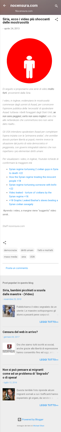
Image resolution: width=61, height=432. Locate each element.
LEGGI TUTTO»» (49, 321)
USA (32, 256)
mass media (10, 256)
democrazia (10, 250)
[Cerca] (56, 7)
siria (23, 256)
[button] (56, 20)
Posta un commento (17, 268)
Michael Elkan (38, 426)
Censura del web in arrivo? (20, 332)
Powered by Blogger (32, 419)
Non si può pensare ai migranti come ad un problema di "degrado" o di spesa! (26, 373)
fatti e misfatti (45, 250)
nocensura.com (24, 5)
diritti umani (27, 250)
